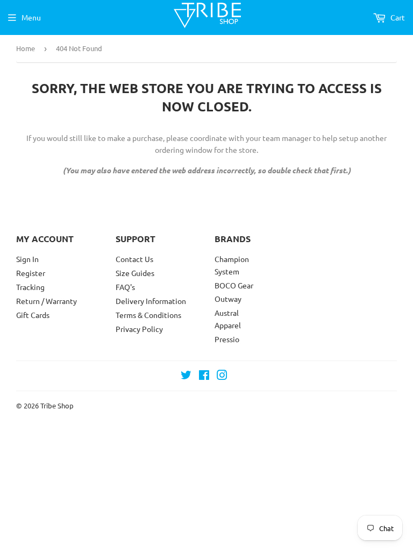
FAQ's (125, 287)
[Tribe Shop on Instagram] (222, 376)
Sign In (27, 259)
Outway (228, 298)
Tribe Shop (57, 405)
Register (30, 273)
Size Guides (135, 273)
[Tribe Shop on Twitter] (186, 376)
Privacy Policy (139, 329)
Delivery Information (151, 301)
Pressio (227, 339)
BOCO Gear (234, 285)
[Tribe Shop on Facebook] (204, 376)
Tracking (30, 287)
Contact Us (134, 259)
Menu (31, 17)
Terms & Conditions (148, 315)
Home (25, 48)
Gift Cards (32, 315)
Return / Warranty (46, 301)
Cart (397, 17)
